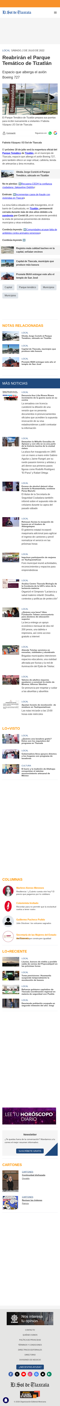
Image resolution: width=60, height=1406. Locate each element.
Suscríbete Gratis (30, 1151)
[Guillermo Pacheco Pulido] (8, 921)
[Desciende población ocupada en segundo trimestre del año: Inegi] (10, 1003)
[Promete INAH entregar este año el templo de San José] (10, 362)
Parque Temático (11, 153)
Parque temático (27, 287)
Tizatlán (29, 153)
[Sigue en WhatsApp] (50, 133)
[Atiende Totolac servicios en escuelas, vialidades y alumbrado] (10, 658)
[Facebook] (10, 1374)
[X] (17, 1374)
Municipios (48, 287)
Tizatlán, (34, 208)
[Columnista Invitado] (8, 906)
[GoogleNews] (36, 1374)
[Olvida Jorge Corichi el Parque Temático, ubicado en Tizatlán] (10, 336)
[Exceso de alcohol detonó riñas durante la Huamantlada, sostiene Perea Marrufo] (10, 498)
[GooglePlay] (49, 1374)
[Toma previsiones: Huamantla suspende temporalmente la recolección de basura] (10, 976)
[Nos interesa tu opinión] (30, 1318)
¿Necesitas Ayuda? (30, 1367)
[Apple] (42, 1374)
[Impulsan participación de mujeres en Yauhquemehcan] (10, 564)
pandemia (7, 215)
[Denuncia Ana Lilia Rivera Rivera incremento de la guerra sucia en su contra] (10, 412)
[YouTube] (23, 1374)
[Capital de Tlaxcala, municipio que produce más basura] (10, 349)
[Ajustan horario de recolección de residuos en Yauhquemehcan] (10, 709)
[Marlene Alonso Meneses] (8, 891)
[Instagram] (30, 1374)
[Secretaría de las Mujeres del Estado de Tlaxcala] (8, 936)
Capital (8, 287)
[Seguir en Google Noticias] (55, 133)
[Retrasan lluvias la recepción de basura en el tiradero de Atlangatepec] (10, 533)
